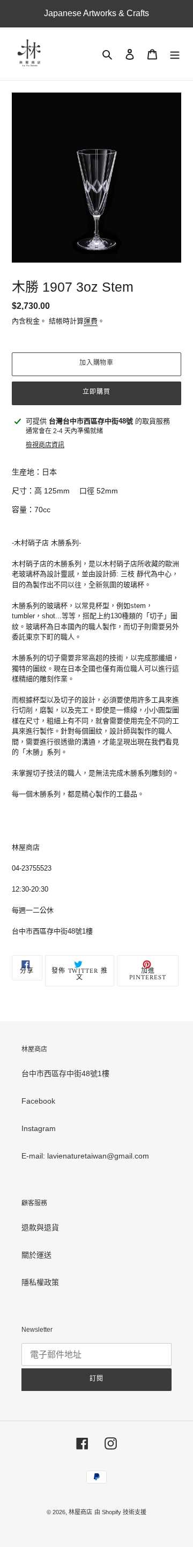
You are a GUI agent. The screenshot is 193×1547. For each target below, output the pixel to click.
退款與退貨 (40, 1227)
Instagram (38, 1128)
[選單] (175, 54)
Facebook (38, 1101)
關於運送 (36, 1255)
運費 (91, 321)
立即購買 (96, 392)
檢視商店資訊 (45, 445)
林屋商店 (80, 1512)
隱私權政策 (40, 1282)
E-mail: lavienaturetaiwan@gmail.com (85, 1156)
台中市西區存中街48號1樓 (65, 1073)
